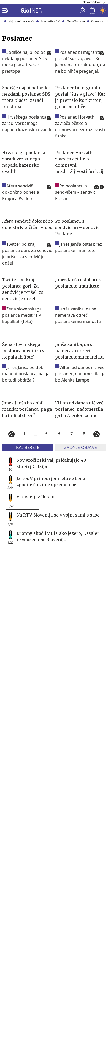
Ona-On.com (76, 21)
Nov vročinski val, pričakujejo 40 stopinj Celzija (51, 463)
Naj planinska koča (21, 21)
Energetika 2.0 (50, 21)
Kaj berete (27, 447)
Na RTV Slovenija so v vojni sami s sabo (58, 515)
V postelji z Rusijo (36, 496)
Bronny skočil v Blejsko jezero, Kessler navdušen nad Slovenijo (58, 536)
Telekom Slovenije (93, 2)
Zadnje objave (80, 447)
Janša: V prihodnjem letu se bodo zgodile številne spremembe (51, 481)
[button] (4, 10)
